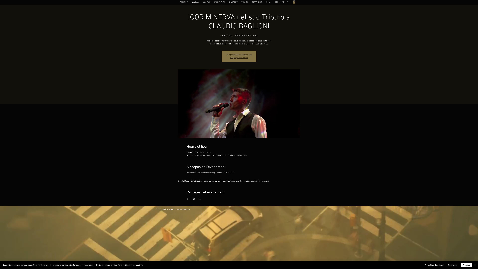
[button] (294, 1)
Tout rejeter (452, 265)
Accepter (466, 265)
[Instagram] (287, 2)
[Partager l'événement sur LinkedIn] (200, 199)
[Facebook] (280, 2)
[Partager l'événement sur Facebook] (188, 199)
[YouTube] (276, 2)
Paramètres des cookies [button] (434, 265)
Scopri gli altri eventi (239, 58)
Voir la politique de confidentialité (130, 265)
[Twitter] (283, 2)
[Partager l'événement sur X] (194, 199)
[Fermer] (475, 265)
